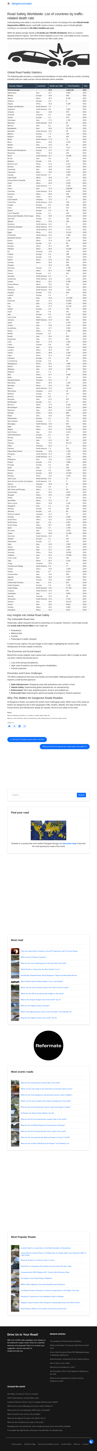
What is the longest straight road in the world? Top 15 (41, 1000)
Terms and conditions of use (48, 1444)
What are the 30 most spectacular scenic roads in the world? (43, 1131)
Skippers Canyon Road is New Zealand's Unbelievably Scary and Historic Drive (50, 1303)
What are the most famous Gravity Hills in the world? (40, 1083)
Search (81, 795)
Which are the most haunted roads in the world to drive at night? (45, 987)
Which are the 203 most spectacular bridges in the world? (42, 993)
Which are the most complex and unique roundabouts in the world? (46, 1101)
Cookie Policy (66, 1444)
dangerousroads (22, 3)
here (32, 1345)
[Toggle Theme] (91, 1441)
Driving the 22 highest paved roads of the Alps (28, 739)
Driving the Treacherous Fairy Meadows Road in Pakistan (42, 1296)
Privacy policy (17, 1444)
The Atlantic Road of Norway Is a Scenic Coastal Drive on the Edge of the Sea (50, 1290)
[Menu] (9, 3)
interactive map (69, 843)
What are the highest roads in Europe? (35, 1006)
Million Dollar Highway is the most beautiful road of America (43, 1284)
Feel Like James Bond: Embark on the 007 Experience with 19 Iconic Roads (49, 951)
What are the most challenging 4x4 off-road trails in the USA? (43, 963)
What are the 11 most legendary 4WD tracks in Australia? (28, 1410)
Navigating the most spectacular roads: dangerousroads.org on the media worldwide (39, 1426)
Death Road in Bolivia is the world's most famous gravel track (43, 1309)
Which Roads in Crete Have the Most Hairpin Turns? (40, 969)
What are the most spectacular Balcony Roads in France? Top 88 (45, 1137)
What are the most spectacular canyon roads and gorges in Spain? (46, 1107)
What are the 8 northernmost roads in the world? (25, 1422)
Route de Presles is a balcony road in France (37, 1260)
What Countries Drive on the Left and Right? (23, 1414)
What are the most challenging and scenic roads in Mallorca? (30, 1406)
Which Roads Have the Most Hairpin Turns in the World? (42, 981)
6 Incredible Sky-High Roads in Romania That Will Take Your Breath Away (34, 1430)
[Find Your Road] (48, 830)
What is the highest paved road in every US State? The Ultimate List (46, 1012)
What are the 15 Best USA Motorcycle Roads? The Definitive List (45, 1143)
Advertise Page (29, 1444)
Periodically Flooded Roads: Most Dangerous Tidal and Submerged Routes (49, 975)
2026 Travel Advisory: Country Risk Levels (23, 1398)
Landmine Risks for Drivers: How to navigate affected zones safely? (32, 1402)
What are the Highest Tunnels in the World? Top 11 (26, 1418)
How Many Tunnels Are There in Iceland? (22, 1394)
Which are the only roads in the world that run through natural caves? (47, 1089)
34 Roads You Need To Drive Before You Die (37, 1113)
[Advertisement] (48, 768)
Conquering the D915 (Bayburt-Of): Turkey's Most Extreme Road (45, 1272)
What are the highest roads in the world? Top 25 (39, 1018)
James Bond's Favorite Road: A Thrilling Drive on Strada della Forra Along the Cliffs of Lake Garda (53, 1254)
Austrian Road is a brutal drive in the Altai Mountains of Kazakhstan (46, 1248)
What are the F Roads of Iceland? (33, 957)
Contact (85, 1444)
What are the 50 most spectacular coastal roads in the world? (64, 746)
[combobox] (44, 795)
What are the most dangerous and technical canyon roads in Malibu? (46, 1095)
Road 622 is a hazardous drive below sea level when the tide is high (46, 1266)
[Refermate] (48, 1045)
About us (77, 1444)
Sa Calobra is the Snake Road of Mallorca (36, 1278)
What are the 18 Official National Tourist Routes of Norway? (43, 1125)
